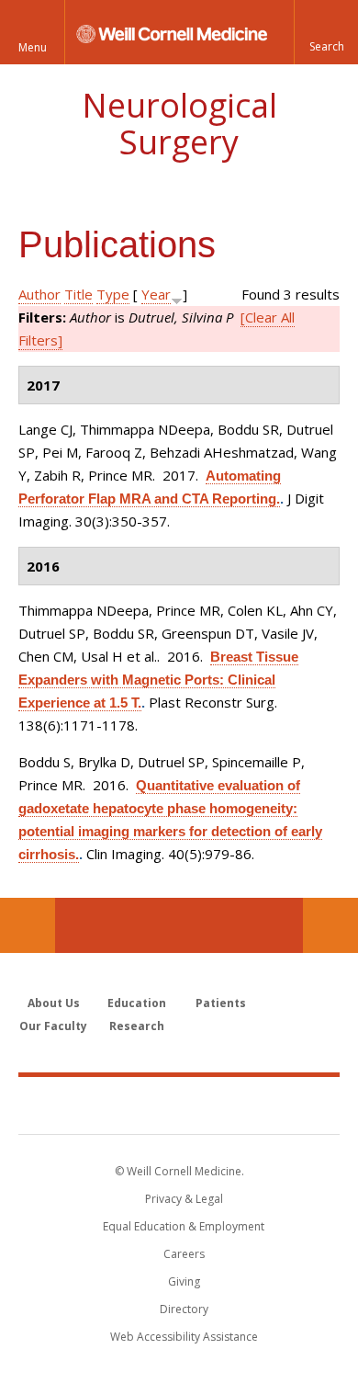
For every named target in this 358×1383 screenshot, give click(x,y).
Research (136, 1026)
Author (39, 294)
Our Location (27, 925)
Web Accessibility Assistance (184, 1336)
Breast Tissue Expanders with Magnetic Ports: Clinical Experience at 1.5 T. (158, 679)
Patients (221, 1003)
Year (156, 294)
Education (136, 1003)
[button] (326, 32)
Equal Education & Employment (183, 1226)
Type (112, 294)
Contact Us (330, 925)
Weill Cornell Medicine (179, 1105)
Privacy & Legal (184, 1199)
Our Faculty (53, 1026)
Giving (184, 1281)
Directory (184, 1309)
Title (78, 294)
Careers (184, 1254)
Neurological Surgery (179, 123)
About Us (54, 1003)
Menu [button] (32, 47)
